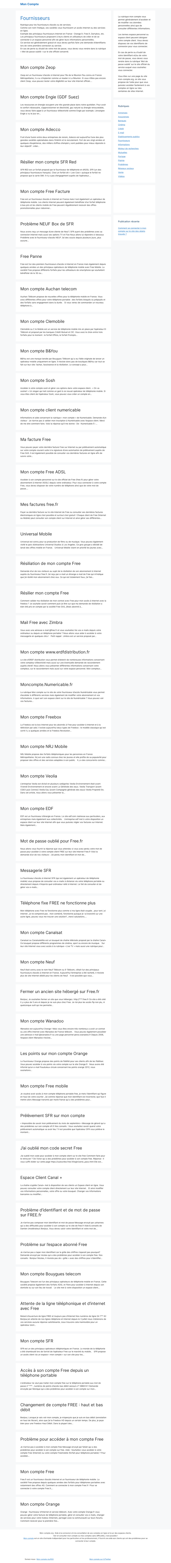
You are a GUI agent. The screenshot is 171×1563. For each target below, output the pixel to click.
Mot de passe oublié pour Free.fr (51, 840)
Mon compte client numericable (50, 409)
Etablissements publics (129, 136)
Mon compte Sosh (37, 380)
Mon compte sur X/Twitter (100, 1559)
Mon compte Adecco (40, 129)
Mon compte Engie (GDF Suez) (49, 96)
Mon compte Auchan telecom (48, 288)
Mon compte (28, 1538)
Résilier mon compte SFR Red (48, 161)
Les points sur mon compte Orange (53, 1053)
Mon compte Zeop (37, 67)
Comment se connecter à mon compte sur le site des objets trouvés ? (132, 231)
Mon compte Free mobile (44, 1085)
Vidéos (121, 176)
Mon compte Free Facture (45, 191)
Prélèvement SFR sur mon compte (52, 1115)
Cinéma (121, 125)
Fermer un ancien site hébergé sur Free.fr (59, 991)
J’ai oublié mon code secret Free (51, 1148)
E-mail (121, 132)
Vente (121, 172)
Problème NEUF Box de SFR (47, 223)
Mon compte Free (37, 1471)
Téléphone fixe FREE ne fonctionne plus (58, 902)
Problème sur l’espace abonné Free (53, 1244)
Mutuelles (122, 152)
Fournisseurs (124, 140)
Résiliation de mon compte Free (50, 563)
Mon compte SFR (36, 1340)
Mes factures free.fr (39, 504)
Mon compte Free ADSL (43, 471)
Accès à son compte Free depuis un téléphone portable (54, 1373)
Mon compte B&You (39, 350)
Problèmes (123, 164)
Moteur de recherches (128, 148)
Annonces (122, 113)
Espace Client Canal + (41, 1177)
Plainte (121, 160)
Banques (122, 121)
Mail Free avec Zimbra (41, 622)
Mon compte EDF (36, 808)
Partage (122, 156)
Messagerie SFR (35, 870)
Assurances (123, 117)
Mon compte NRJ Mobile (43, 746)
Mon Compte (29, 4)
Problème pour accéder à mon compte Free (61, 1439)
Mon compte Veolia (38, 775)
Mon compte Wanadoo (42, 1020)
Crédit (121, 129)
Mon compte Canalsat (41, 932)
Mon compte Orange (40, 1504)
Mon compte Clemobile (42, 321)
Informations (124, 144)
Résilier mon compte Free (44, 592)
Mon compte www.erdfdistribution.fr (55, 651)
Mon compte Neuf (37, 961)
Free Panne (31, 256)
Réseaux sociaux (126, 168)
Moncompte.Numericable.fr (46, 684)
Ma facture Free (35, 439)
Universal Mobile (36, 533)
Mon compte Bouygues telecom (50, 1273)
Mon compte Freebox (40, 716)
